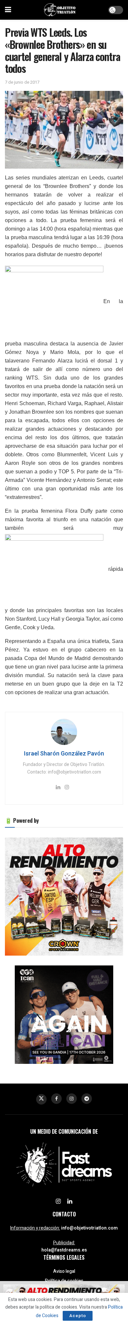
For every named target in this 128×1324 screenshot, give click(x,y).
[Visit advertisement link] (64, 897)
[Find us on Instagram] (71, 1098)
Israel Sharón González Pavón (64, 753)
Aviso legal (64, 1271)
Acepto (77, 1316)
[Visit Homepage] (59, 9)
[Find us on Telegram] (86, 1098)
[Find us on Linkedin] (69, 1202)
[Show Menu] (8, 10)
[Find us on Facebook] (56, 1098)
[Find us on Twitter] (41, 1099)
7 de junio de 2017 (22, 82)
